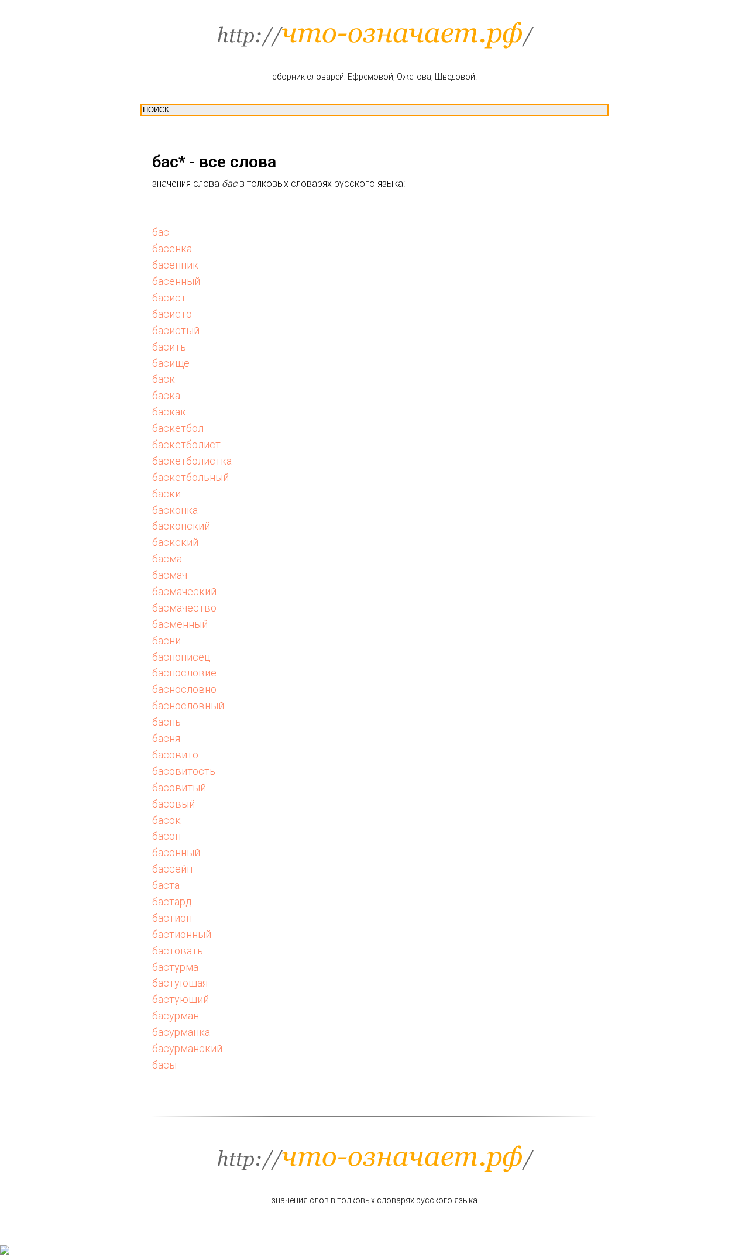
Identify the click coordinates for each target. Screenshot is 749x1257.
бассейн (172, 869)
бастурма (175, 967)
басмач (169, 575)
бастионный (181, 934)
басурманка (181, 1032)
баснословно (184, 689)
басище (171, 363)
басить (169, 347)
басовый (173, 804)
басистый (176, 330)
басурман (175, 1015)
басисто (172, 314)
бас (160, 232)
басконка (175, 510)
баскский (175, 542)
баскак (169, 412)
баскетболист (186, 444)
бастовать (177, 951)
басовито (175, 754)
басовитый (179, 787)
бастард (172, 901)
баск (163, 379)
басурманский (187, 1048)
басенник (175, 265)
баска (166, 395)
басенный (176, 281)
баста (166, 885)
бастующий (180, 999)
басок (166, 820)
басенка (172, 248)
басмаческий (184, 591)
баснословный (188, 705)
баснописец (181, 657)
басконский (181, 526)
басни (166, 640)
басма (167, 558)
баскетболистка (192, 461)
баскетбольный (190, 477)
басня (166, 738)
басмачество (184, 608)
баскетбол (178, 428)
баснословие (184, 673)
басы (164, 1065)
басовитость (183, 771)
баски (166, 493)
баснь (166, 722)
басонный (176, 852)
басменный (180, 624)
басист (169, 297)
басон (166, 836)
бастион (172, 918)
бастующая (180, 983)
